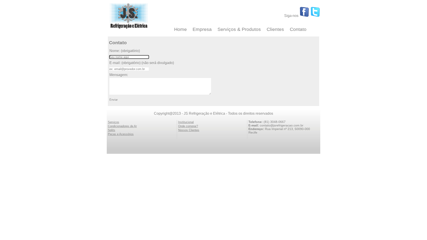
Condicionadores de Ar (122, 126)
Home (180, 29)
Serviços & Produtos (239, 29)
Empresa (202, 29)
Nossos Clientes (188, 130)
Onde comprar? (188, 126)
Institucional (186, 122)
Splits (111, 130)
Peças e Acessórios (121, 134)
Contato (298, 29)
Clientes (275, 29)
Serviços (113, 122)
